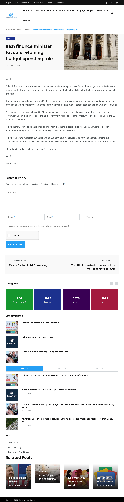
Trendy (99, 369)
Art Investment (38, 10)
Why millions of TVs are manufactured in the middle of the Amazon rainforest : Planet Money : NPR (67, 420)
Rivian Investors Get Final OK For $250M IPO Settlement (48, 389)
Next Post (105, 260)
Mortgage (80, 10)
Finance (50, 10)
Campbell (27, 379)
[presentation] (111, 283)
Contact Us (25, 3)
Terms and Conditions (55, 3)
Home (26, 10)
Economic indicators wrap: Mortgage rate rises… (45, 351)
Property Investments (97, 10)
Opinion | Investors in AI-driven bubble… (41, 322)
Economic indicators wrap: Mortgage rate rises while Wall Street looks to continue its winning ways (67, 405)
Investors (60, 10)
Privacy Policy (38, 3)
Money (70, 10)
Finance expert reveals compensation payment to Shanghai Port (17, 485)
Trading (27, 20)
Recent (24, 369)
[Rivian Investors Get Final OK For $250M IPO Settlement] (12, 342)
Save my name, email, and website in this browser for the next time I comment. (39, 226)
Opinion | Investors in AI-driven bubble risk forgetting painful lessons (55, 375)
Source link (11, 163)
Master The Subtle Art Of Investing (28, 265)
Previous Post (20, 260)
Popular (62, 369)
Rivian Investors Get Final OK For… (38, 337)
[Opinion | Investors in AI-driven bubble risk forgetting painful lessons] (12, 327)
